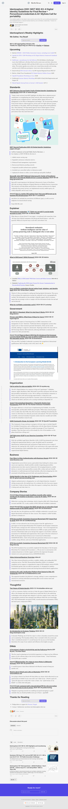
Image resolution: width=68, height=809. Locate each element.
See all (12, 779)
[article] (34, 749)
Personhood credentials (18, 212)
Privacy (33, 799)
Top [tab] (11, 742)
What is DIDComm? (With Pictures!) (22, 257)
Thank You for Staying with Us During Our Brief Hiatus (22, 747)
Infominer (25, 24)
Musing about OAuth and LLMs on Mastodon (25, 672)
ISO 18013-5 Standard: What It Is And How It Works (27, 312)
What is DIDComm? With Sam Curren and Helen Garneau (34, 279)
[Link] (8, 33)
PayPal (39, 45)
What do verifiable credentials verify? (23, 305)
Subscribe (57, 3)
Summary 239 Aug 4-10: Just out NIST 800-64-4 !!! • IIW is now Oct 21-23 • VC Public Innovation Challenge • (28, 756)
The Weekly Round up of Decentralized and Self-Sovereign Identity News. (26, 758)
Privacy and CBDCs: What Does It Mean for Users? (27, 317)
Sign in (64, 3)
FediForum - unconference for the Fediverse (24, 60)
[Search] (48, 3)
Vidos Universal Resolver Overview (22, 557)
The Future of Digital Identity (20, 588)
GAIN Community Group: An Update (22, 421)
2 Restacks (22, 711)
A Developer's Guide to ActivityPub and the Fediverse (28, 649)
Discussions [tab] (20, 742)
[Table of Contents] (1, 404)
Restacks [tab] (19, 725)
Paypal (35, 704)
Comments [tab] (13, 725)
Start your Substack (30, 802)
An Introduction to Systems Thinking (22, 631)
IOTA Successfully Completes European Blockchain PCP (29, 543)
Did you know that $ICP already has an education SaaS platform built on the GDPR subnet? (34, 507)
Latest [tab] (14, 742)
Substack (27, 806)
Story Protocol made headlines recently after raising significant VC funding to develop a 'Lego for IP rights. (30, 495)
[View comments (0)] (15, 29)
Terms (37, 799)
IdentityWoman (18, 24)
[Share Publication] (51, 3)
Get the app (40, 802)
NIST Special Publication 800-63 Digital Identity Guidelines (30, 147)
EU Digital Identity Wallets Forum (41, 73)
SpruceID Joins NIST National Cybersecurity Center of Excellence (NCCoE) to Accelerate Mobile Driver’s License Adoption (32, 176)
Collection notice (43, 799)
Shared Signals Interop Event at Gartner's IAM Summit (27, 83)
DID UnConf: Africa (26, 71)
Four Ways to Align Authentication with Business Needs (29, 458)
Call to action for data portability (21, 386)
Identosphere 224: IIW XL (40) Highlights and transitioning (28, 746)
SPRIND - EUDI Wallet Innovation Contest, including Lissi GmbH (35, 53)
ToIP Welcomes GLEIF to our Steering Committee (26, 435)
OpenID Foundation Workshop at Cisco (23, 76)
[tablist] (15, 725)
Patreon (46, 45)
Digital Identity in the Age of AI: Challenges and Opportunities (31, 476)
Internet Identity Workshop (26, 78)
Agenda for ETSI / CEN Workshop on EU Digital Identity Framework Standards (34, 55)
